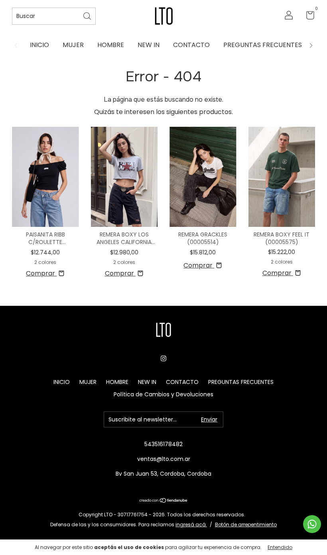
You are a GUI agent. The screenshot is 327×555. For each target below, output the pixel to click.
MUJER (73, 44)
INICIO (39, 44)
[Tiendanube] (164, 501)
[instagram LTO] (163, 358)
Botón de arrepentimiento (246, 524)
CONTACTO (191, 44)
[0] (307, 17)
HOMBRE (110, 44)
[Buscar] (88, 15)
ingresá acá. (191, 524)
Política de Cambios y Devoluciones (163, 394)
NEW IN (149, 44)
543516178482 (163, 444)
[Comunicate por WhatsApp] (312, 524)
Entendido (280, 547)
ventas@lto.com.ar (163, 459)
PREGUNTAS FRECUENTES (262, 44)
